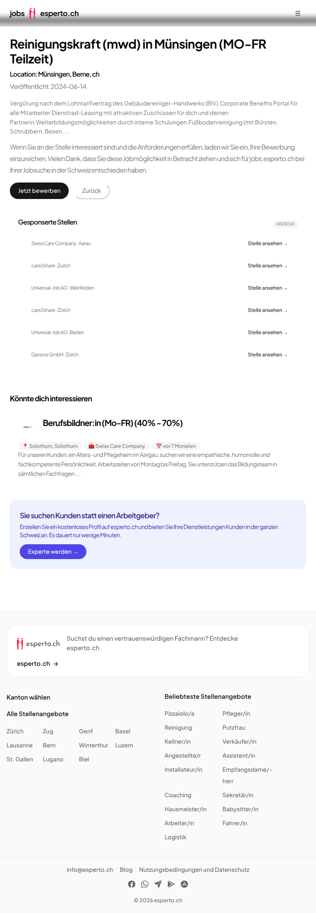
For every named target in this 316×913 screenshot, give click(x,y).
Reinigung (178, 727)
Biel (84, 759)
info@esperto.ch (90, 869)
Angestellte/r (183, 755)
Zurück (91, 190)
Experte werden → (53, 551)
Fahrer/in (235, 823)
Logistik (175, 837)
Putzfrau (234, 727)
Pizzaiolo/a (180, 713)
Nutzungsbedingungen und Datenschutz (194, 869)
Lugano (53, 759)
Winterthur (93, 745)
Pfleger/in (236, 713)
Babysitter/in (240, 809)
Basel (122, 731)
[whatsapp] (145, 885)
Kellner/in (178, 741)
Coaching (178, 795)
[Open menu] (298, 13)
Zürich (15, 731)
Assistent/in (239, 755)
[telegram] (158, 885)
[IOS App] (184, 885)
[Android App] (171, 885)
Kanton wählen (28, 697)
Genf (86, 731)
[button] (158, 448)
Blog (126, 869)
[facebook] (132, 885)
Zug (48, 731)
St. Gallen (20, 759)
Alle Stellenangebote (38, 714)
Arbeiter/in (179, 823)
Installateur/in (183, 769)
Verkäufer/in (240, 741)
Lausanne (20, 745)
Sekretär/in (238, 795)
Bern (49, 745)
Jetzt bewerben (39, 190)
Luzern (124, 745)
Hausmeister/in (186, 809)
